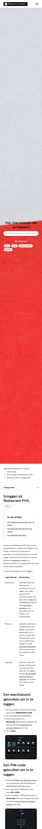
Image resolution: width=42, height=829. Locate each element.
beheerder (15, 560)
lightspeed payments (25, 245)
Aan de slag (11, 472)
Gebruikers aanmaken (27, 647)
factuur (7, 245)
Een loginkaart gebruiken (16, 535)
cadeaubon (8, 249)
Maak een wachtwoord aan (26, 780)
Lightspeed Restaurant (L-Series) (16, 469)
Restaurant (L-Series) (16, 4)
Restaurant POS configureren (18, 478)
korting (14, 245)
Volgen (7, 506)
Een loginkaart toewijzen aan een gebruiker (27, 676)
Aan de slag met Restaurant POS (20, 475)
